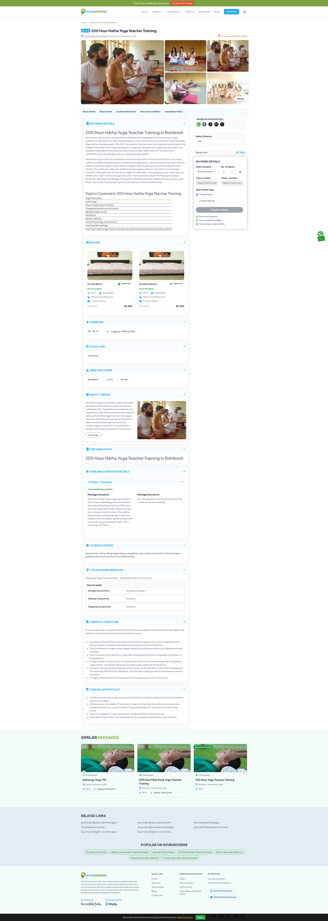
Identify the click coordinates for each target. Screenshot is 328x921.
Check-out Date (229, 178)
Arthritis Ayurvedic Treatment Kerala (194, 852)
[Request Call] (320, 235)
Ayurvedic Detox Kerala (163, 852)
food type (97, 346)
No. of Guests (228, 167)
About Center (105, 111)
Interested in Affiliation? (219, 882)
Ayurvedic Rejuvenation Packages (155, 827)
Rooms (95, 242)
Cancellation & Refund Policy (190, 892)
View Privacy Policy (185, 917)
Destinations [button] (173, 11)
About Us (190, 11)
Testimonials (204, 11)
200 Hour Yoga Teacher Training (214, 779)
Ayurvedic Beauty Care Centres (154, 822)
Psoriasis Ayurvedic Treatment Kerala (180, 858)
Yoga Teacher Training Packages (103, 22)
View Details (93, 435)
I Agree (200, 917)
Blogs (217, 11)
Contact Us (232, 11)
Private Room (94, 283)
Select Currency (204, 136)
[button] (244, 773)
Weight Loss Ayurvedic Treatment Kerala (129, 852)
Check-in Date (203, 178)
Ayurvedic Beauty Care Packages (99, 822)
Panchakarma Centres (93, 827)
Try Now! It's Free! (182, 3)
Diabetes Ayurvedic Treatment (145, 858)
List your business (216, 878)
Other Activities (101, 545)
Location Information (126, 111)
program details (102, 123)
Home (145, 11)
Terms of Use (186, 887)
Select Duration (203, 167)
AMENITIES (97, 322)
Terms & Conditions (104, 622)
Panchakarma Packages (206, 822)
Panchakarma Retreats (96, 852)
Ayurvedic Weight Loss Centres (154, 831)
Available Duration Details (109, 471)
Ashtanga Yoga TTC (94, 779)
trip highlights (101, 449)
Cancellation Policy (174, 111)
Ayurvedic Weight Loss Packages (99, 831)
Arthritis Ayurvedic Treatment (229, 852)
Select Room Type (205, 189)
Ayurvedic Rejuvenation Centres (211, 827)
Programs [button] (156, 11)
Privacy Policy (186, 882)
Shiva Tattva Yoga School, (96, 36)
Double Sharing (148, 283)
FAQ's (182, 878)
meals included (101, 370)
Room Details (89, 111)
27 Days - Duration (100, 482)
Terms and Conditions (150, 111)
